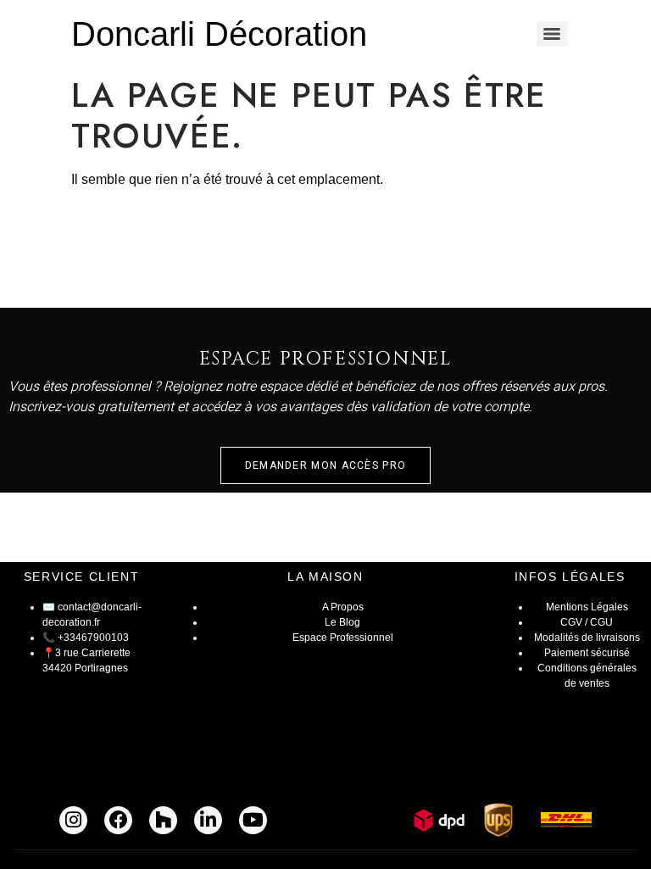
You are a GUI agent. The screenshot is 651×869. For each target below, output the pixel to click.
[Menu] (552, 34)
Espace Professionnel (342, 637)
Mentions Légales (587, 607)
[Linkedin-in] (208, 820)
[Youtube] (253, 820)
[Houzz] (163, 820)
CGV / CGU (586, 622)
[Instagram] (73, 820)
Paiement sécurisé (587, 653)
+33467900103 (93, 637)
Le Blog (342, 622)
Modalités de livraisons (587, 637)
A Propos (343, 607)
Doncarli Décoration (219, 34)
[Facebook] (118, 820)
